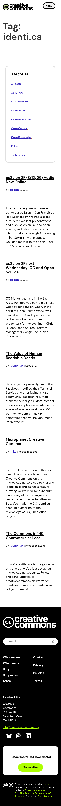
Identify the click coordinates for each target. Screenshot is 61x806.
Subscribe (30, 767)
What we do (11, 663)
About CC (17, 92)
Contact (39, 657)
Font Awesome (45, 796)
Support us (11, 675)
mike (13, 451)
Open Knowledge (21, 137)
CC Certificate (19, 101)
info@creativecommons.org (21, 727)
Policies (38, 673)
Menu (49, 5)
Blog (6, 669)
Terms (37, 681)
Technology (18, 155)
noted (47, 784)
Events (24, 190)
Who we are (11, 657)
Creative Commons (18, 7)
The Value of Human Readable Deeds (24, 355)
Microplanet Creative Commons (25, 441)
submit (53, 641)
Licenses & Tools (21, 119)
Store (7, 681)
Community (18, 110)
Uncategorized (27, 451)
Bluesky (9, 736)
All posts (16, 83)
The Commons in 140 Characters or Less (25, 535)
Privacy (38, 665)
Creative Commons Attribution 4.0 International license (33, 793)
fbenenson (17, 366)
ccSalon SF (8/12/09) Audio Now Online (30, 179)
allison (14, 190)
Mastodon (18, 736)
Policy (14, 146)
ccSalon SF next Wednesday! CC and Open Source (30, 268)
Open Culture (19, 128)
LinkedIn (28, 736)
